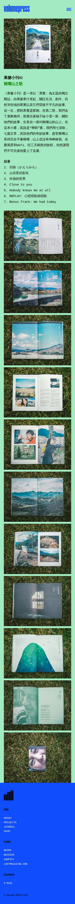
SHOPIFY (9, 859)
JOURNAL (9, 826)
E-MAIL (8, 883)
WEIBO (7, 850)
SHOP (7, 831)
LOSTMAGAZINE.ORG (16, 864)
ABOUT (8, 818)
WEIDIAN (9, 854)
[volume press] (17, 9)
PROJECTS (10, 822)
